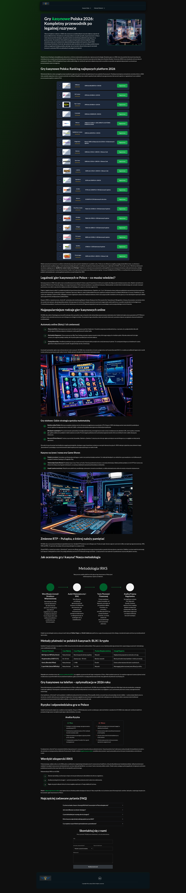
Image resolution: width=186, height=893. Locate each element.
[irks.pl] (45, 3)
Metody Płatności (98, 8)
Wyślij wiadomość (93, 866)
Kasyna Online (85, 8)
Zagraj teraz (122, 85)
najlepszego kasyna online (52, 790)
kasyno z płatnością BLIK (66, 674)
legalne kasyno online (87, 751)
